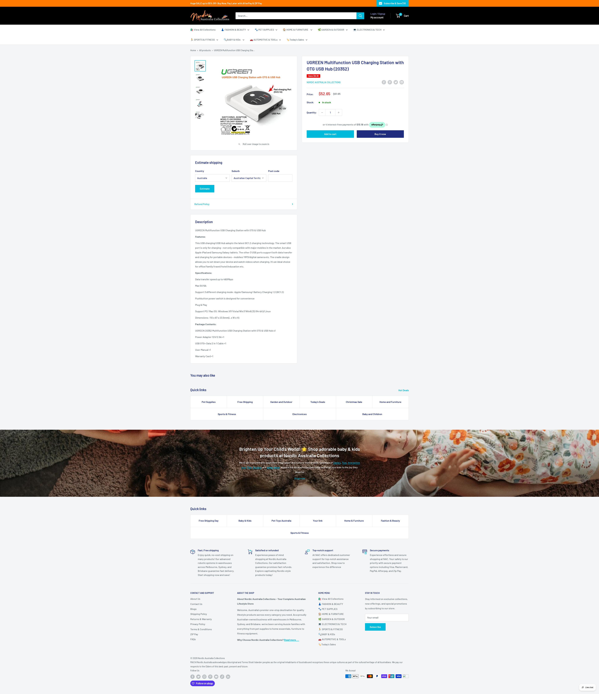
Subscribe (375, 626)
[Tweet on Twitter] (396, 82)
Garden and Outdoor (281, 401)
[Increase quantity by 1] (338, 112)
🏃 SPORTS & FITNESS (202, 39)
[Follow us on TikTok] (222, 676)
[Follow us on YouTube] (216, 676)
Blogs (193, 608)
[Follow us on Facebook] (192, 676)
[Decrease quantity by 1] (322, 112)
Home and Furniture (390, 401)
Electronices (299, 414)
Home (193, 50)
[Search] (360, 15)
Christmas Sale (354, 401)
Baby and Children (372, 414)
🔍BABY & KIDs (232, 39)
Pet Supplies (209, 401)
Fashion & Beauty (390, 520)
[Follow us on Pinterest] (210, 676)
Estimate (205, 188)
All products (205, 50)
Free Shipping (245, 401)
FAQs (193, 639)
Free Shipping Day (209, 520)
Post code (273, 170)
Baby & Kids (245, 520)
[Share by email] (401, 82)
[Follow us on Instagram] (204, 676)
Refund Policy (201, 204)
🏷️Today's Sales (295, 39)
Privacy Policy (197, 624)
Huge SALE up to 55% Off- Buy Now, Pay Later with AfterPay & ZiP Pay (226, 3)
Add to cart (330, 133)
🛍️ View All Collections (203, 29)
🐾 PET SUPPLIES (264, 29)
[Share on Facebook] (384, 82)
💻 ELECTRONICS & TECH (367, 29)
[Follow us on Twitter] (198, 676)
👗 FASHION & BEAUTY (233, 29)
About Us (195, 598)
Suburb (236, 170)
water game (273, 467)
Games (337, 462)
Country (199, 170)
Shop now (299, 478)
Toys (344, 462)
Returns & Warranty (201, 619)
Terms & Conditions (201, 629)
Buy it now (380, 133)
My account (376, 17)
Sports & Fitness (227, 414)
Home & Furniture (354, 520)
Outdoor (257, 467)
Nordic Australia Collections (324, 82)
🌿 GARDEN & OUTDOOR (331, 29)
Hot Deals (403, 390)
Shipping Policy (198, 613)
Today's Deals (317, 401)
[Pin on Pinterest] (390, 82)
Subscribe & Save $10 (395, 3)
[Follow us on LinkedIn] (228, 676)
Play (249, 467)
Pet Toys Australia (281, 520)
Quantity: (312, 112)
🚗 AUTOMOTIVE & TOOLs (264, 39)
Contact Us (196, 603)
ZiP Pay (194, 634)
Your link (317, 520)
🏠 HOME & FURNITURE (296, 29)
